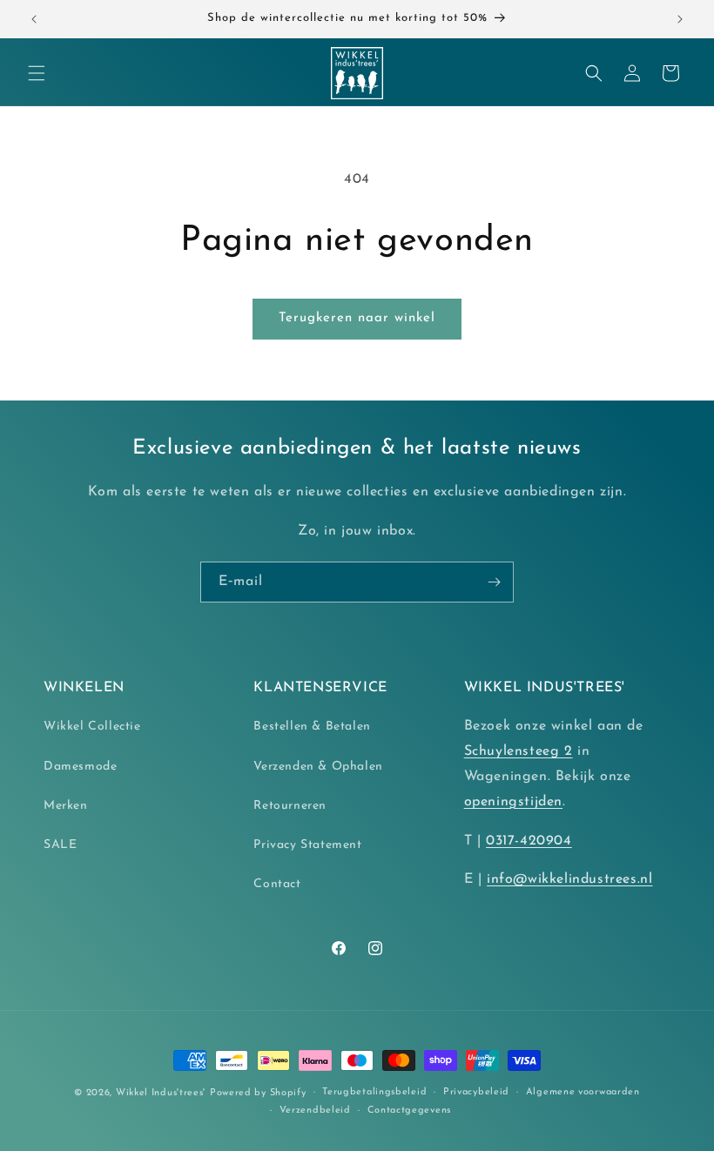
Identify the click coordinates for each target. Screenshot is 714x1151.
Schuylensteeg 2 (518, 751)
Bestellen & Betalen (311, 726)
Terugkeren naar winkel (357, 318)
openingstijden (513, 802)
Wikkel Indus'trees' (160, 1093)
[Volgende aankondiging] (680, 19)
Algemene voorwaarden (583, 1092)
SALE (60, 844)
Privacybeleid (476, 1092)
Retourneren (290, 805)
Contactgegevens (409, 1110)
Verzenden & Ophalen (317, 766)
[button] (36, 73)
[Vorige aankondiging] (34, 19)
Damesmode (80, 766)
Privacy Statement (307, 844)
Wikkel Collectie (92, 726)
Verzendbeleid (315, 1110)
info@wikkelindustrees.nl (569, 879)
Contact (276, 884)
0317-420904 (529, 841)
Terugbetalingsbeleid (374, 1092)
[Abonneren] (494, 582)
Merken (66, 805)
